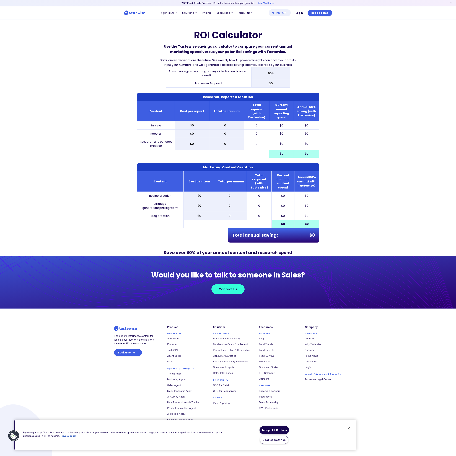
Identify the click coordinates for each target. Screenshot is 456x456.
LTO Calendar (266, 373)
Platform (172, 344)
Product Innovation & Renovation (231, 350)
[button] (13, 436)
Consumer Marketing (224, 355)
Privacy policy (68, 435)
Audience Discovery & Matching (230, 361)
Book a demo (319, 13)
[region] (185, 435)
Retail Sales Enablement (226, 338)
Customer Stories (268, 367)
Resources (223, 13)
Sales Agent (174, 385)
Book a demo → (128, 352)
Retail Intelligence (223, 373)
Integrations (265, 396)
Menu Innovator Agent (179, 391)
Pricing (207, 13)
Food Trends (266, 344)
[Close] (349, 428)
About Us (310, 338)
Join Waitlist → (266, 3)
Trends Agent (174, 373)
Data (170, 361)
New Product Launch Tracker (183, 402)
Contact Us (228, 289)
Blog (261, 338)
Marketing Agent (176, 379)
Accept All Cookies (274, 430)
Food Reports (266, 350)
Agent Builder (174, 355)
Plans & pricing (221, 403)
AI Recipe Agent (176, 413)
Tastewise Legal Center (318, 379)
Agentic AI (167, 13)
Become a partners (269, 391)
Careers (309, 350)
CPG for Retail (221, 385)
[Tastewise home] (134, 13)
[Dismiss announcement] (451, 3)
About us (244, 13)
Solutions (188, 13)
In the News (311, 355)
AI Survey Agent (176, 396)
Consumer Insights (223, 367)
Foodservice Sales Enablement (230, 344)
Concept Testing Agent (180, 419)
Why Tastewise (313, 344)
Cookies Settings (274, 440)
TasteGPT (282, 12)
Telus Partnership (269, 402)
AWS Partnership (268, 408)
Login (299, 13)
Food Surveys (266, 355)
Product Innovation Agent (181, 408)
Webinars (264, 361)
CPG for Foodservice (225, 391)
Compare (264, 378)
